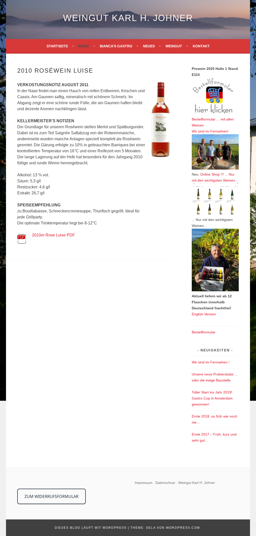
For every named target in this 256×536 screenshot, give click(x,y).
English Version (204, 314)
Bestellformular (204, 332)
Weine (83, 46)
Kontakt (201, 46)
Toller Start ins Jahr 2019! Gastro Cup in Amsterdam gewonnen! (212, 398)
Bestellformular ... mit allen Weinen (213, 122)
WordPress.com (183, 527)
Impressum (143, 483)
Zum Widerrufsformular (51, 496)
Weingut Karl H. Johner (128, 18)
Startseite (57, 46)
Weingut (174, 46)
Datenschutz (165, 483)
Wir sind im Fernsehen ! (211, 362)
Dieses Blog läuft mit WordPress (91, 527)
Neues (149, 46)
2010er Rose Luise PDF (53, 235)
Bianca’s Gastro (116, 46)
